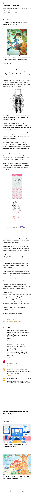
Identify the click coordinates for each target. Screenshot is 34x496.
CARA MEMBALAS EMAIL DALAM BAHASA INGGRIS (15, 445)
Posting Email (10, 319)
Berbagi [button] (4, 319)
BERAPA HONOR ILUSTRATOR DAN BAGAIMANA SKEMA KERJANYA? (16, 477)
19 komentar (10, 449)
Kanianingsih (10, 369)
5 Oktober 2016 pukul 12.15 (18, 361)
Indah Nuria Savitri (12, 378)
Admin (9, 361)
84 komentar (10, 480)
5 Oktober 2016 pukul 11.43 (20, 344)
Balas (9, 340)
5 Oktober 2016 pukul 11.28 (21, 330)
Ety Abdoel (10, 344)
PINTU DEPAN (7, 13)
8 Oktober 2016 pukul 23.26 (24, 378)
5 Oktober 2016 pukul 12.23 (21, 369)
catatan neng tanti (12, 6)
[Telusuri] (30, 2)
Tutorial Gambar (18, 321)
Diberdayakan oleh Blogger (18, 491)
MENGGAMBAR (9, 321)
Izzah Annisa (10, 330)
